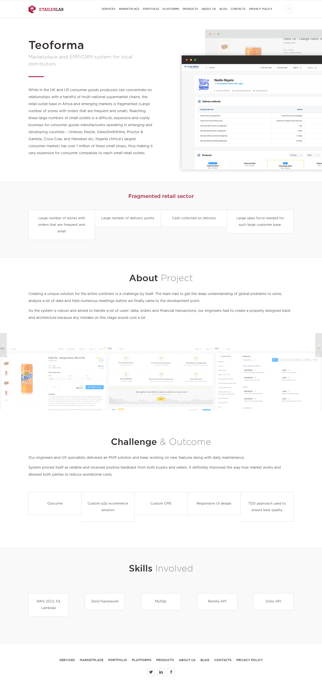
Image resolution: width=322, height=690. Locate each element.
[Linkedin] (161, 672)
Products (165, 660)
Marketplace (91, 660)
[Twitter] (151, 672)
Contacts (223, 660)
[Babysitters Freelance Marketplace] (318, 345)
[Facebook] (171, 672)
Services (67, 660)
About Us (187, 660)
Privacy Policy (249, 660)
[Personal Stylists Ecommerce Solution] (3, 345)
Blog (204, 660)
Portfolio (117, 660)
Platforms (141, 660)
